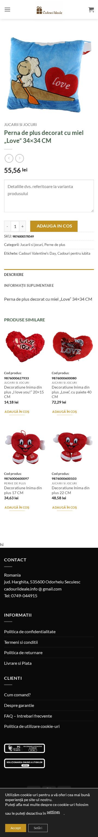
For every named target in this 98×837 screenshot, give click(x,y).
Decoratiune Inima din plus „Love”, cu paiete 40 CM (71, 392)
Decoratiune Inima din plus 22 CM (71, 490)
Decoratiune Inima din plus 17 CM (23, 490)
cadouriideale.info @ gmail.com (33, 588)
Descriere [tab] (13, 274)
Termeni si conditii (21, 642)
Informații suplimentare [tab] (29, 285)
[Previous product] (19, 158)
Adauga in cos (54, 225)
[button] (7, 9)
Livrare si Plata (18, 663)
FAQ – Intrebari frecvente (28, 715)
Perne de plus (54, 244)
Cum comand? (17, 694)
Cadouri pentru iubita (73, 253)
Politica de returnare (23, 652)
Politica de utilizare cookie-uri (32, 726)
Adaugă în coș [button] (17, 411)
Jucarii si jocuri (20, 124)
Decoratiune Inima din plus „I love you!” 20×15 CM (24, 392)
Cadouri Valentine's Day (37, 253)
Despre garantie (19, 705)
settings (53, 812)
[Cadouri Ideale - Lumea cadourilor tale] (49, 10)
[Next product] (9, 158)
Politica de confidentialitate (30, 631)
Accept (16, 828)
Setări (38, 828)
